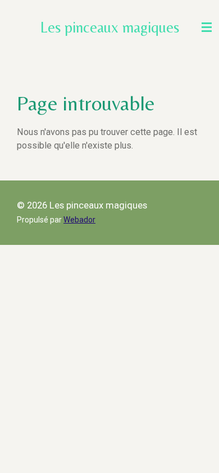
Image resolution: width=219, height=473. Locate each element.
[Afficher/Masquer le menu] (206, 27)
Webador (79, 219)
